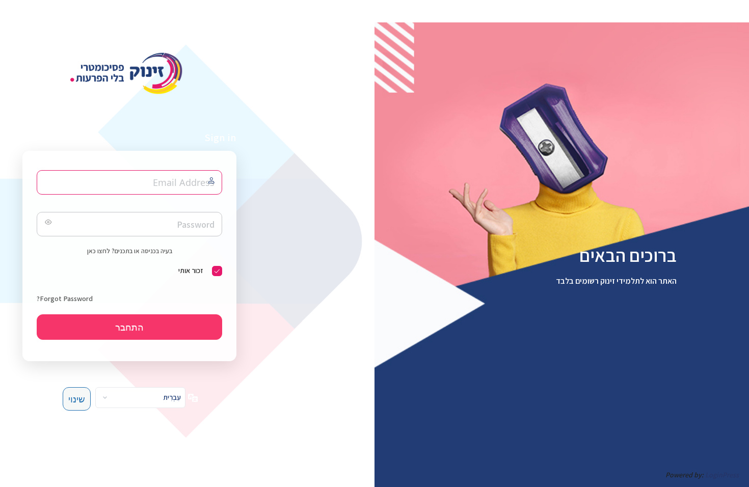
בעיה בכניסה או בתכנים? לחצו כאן (129, 251)
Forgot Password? (65, 298)
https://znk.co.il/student (129, 73)
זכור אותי (190, 270)
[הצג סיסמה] (47, 224)
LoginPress (722, 474)
